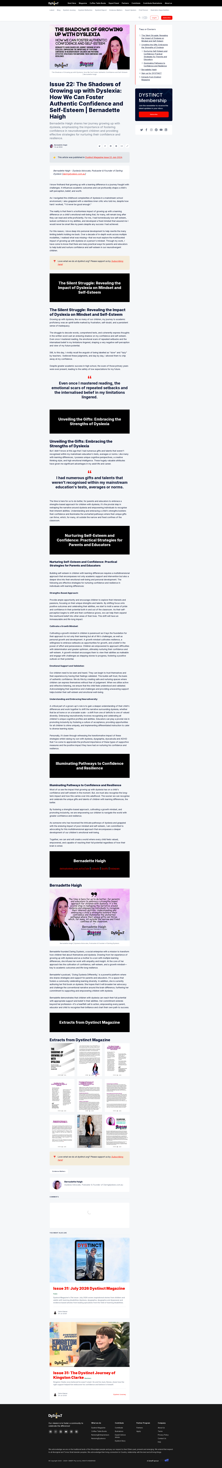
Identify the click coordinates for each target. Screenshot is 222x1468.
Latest (52, 10)
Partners (125, 3)
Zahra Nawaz (63, 1311)
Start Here (72, 3)
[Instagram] (151, 129)
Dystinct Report (101, 10)
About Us (161, 1428)
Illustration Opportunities (160, 10)
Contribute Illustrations (152, 3)
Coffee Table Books (98, 3)
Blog (58, 10)
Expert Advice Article (120, 1436)
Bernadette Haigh (60, 145)
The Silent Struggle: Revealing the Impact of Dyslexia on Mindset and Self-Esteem (154, 38)
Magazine (83, 3)
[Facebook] (146, 129)
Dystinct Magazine (98, 1428)
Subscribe (167, 18)
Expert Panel (114, 3)
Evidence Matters (115, 10)
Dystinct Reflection (85, 10)
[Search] (140, 17)
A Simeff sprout (153, 1461)
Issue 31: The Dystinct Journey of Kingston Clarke (84, 1375)
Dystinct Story (120, 1441)
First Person (143, 10)
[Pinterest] (156, 129)
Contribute (136, 3)
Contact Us (162, 1438)
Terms (160, 1431)
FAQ (159, 1442)
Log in (154, 18)
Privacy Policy (163, 1435)
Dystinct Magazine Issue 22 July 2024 (103, 157)
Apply (138, 1431)
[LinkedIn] (166, 129)
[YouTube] (161, 129)
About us (168, 3)
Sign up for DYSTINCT (151, 73)
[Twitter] (141, 129)
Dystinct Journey (69, 10)
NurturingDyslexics (98, 1438)
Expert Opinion (130, 10)
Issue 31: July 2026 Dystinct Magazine (89, 1288)
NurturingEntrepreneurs (100, 1435)
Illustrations (119, 1431)
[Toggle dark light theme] (144, 17)
